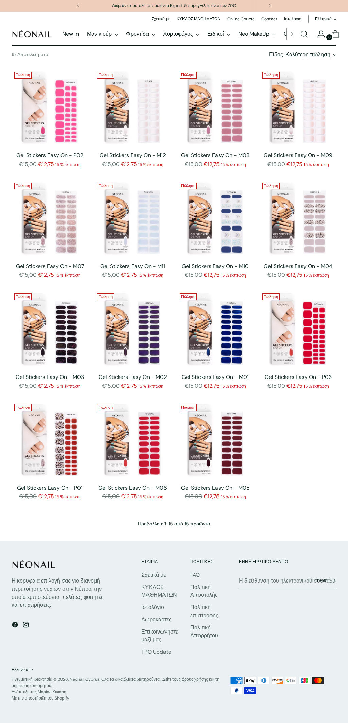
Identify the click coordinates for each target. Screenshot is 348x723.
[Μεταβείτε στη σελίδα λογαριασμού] (318, 34)
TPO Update (156, 651)
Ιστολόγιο (152, 607)
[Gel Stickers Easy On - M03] (50, 329)
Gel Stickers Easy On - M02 (133, 377)
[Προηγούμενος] (78, 6)
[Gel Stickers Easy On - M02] (132, 329)
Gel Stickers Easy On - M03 (50, 377)
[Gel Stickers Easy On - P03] (298, 329)
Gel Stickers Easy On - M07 (50, 266)
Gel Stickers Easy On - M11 (132, 266)
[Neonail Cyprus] (32, 34)
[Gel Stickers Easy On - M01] (215, 329)
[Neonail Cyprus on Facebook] (16, 625)
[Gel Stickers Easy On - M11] (132, 218)
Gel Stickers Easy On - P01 (50, 487)
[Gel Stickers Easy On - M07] (50, 218)
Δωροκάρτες (156, 619)
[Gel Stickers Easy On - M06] (132, 439)
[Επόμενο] (269, 6)
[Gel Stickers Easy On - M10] (215, 218)
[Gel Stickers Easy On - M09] (298, 107)
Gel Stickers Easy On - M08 (215, 155)
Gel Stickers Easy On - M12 (133, 155)
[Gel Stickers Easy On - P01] (50, 439)
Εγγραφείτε (322, 581)
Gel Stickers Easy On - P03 (298, 377)
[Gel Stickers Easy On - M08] (215, 107)
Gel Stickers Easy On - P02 (49, 155)
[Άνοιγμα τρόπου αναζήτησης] (304, 34)
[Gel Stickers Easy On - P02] (50, 107)
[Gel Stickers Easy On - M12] (132, 107)
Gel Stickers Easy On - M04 (298, 266)
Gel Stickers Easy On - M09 (298, 155)
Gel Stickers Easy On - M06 (132, 487)
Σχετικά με (153, 574)
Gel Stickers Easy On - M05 (215, 487)
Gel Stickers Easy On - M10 (215, 266)
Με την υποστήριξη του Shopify (40, 698)
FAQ (195, 574)
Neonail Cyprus (85, 679)
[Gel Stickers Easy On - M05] (215, 439)
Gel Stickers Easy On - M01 (215, 377)
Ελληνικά (323, 19)
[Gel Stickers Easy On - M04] (298, 218)
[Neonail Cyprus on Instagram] (26, 625)
